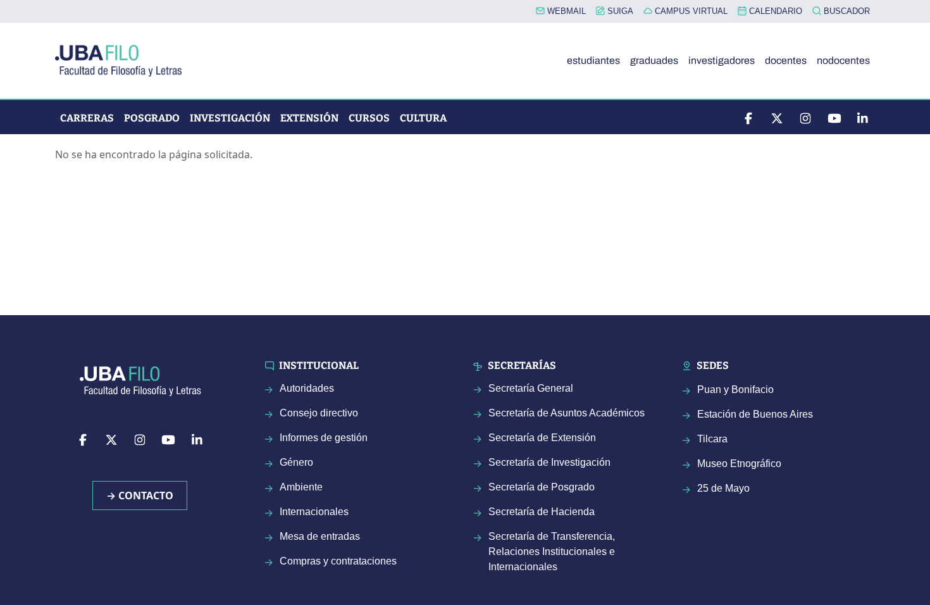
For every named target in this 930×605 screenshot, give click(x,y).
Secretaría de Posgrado (541, 487)
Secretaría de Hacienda (541, 511)
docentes (786, 60)
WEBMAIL (565, 11)
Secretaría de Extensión (542, 437)
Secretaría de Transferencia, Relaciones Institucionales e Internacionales (551, 551)
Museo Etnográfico (739, 463)
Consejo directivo (319, 413)
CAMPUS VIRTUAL (690, 11)
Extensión (309, 118)
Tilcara (712, 438)
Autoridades (307, 388)
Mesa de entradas (320, 536)
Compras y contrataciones (338, 561)
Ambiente (301, 487)
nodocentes (843, 60)
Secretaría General (530, 388)
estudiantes (593, 60)
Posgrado (152, 118)
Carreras (87, 118)
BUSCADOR (845, 11)
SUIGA (619, 11)
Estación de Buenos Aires (755, 414)
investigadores (721, 60)
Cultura (423, 118)
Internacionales (314, 511)
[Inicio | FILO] (123, 61)
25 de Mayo (723, 488)
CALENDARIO (774, 11)
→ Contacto (139, 495)
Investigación (230, 118)
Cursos (369, 118)
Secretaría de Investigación (549, 462)
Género (296, 462)
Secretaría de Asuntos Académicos (566, 413)
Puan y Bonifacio (735, 389)
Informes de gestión (324, 437)
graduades (654, 60)
